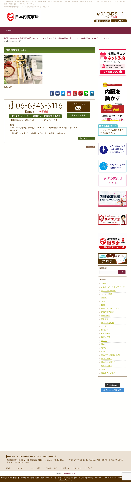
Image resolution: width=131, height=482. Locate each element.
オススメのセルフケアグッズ (112, 287)
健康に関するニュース (110, 308)
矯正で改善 (105, 337)
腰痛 (103, 351)
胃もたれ (104, 344)
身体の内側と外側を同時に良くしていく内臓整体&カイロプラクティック (78, 38)
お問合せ (66, 468)
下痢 (103, 301)
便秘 (103, 305)
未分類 (104, 326)
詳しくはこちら (86, 138)
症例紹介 (104, 330)
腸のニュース (106, 359)
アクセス (78, 468)
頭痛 (103, 369)
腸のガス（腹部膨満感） (111, 355)
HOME (8, 468)
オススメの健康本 (108, 291)
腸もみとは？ (106, 366)
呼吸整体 (104, 319)
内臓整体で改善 (107, 312)
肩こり (104, 341)
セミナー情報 (106, 294)
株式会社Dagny (69, 473)
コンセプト (20, 468)
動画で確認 (105, 316)
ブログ (104, 298)
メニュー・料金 (35, 468)
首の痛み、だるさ (108, 373)
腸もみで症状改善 (108, 362)
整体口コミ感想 (107, 323)
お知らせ (104, 283)
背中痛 (104, 348)
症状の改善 (105, 333)
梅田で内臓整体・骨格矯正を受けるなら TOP (24, 38)
